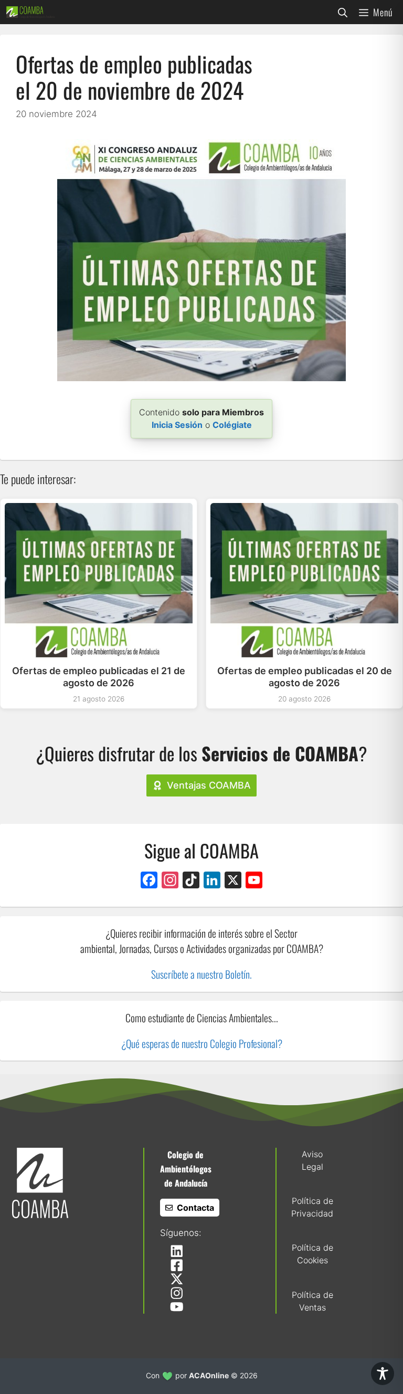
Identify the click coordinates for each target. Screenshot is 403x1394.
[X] (232, 881)
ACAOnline (209, 1375)
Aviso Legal (312, 1160)
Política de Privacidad (312, 1207)
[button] (342, 12)
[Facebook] (149, 881)
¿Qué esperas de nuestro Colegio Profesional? (201, 1043)
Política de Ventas (312, 1301)
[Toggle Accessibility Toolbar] (382, 1373)
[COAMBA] (30, 12)
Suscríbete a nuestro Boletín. (201, 974)
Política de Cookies (312, 1253)
